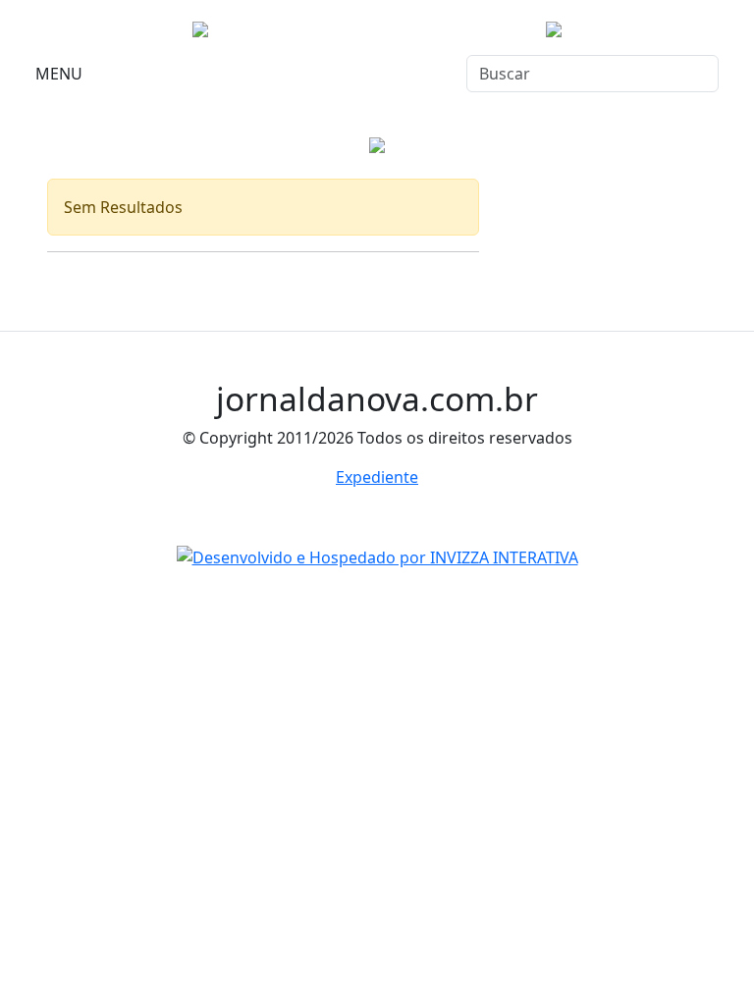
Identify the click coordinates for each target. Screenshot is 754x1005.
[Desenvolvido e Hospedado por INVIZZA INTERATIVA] (377, 555)
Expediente (377, 477)
